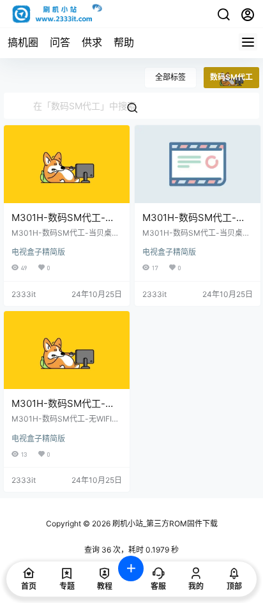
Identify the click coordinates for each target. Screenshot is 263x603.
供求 (92, 42)
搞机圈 (23, 42)
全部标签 (170, 77)
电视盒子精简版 (38, 252)
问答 (60, 42)
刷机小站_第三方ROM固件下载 (164, 523)
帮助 (124, 42)
